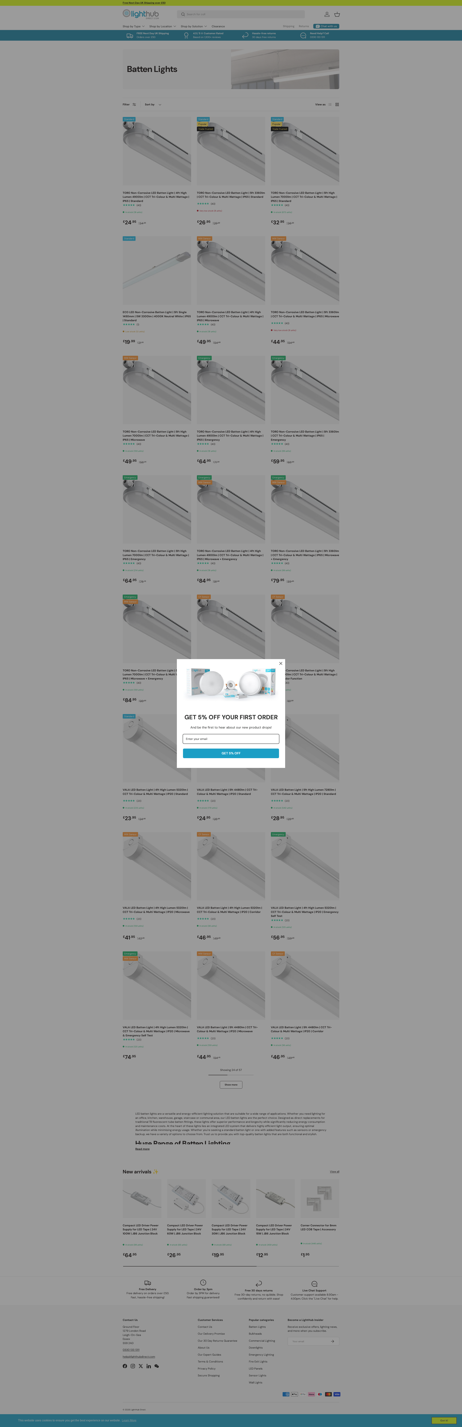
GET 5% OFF (231, 753)
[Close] (280, 663)
